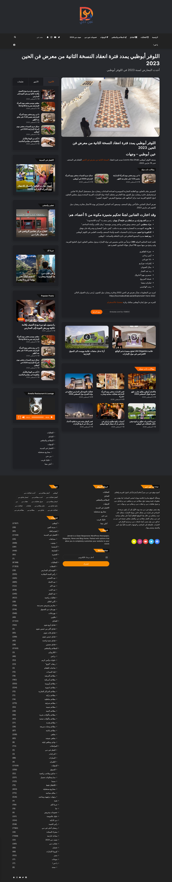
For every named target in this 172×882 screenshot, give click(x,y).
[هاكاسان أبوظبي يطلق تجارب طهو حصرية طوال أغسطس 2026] (142, 381)
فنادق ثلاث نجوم (50, 633)
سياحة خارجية (52, 836)
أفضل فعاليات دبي (52, 497)
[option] (35, 178)
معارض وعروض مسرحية (46, 605)
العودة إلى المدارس (48, 570)
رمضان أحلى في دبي (49, 828)
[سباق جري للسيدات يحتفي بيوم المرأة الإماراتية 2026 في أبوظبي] (102, 178)
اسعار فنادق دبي (23, 497)
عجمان (55, 848)
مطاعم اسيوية (50, 687)
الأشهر (36, 81)
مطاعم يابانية (51, 730)
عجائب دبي (53, 844)
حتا (56, 809)
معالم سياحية (51, 793)
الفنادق (132, 37)
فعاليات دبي (19, 506)
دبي (17, 501)
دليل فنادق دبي (53, 506)
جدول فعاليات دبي (37, 501)
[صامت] (23, 417)
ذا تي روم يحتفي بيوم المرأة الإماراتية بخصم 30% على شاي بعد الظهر (28, 117)
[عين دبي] (86, 16)
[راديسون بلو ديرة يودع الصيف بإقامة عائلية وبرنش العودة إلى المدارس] (48, 94)
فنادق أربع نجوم (50, 625)
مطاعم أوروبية (50, 683)
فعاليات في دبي (53, 510)
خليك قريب (45, 460)
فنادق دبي (41, 510)
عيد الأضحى (51, 578)
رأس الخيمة (53, 824)
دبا (55, 558)
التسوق (53, 769)
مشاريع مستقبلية (44, 452)
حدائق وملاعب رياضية (47, 773)
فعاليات (28, 506)
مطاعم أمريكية (50, 680)
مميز (55, 855)
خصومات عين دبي (90, 37)
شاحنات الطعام (50, 668)
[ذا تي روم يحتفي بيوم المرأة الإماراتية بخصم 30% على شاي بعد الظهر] (149, 178)
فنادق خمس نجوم (49, 637)
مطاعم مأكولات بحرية (47, 715)
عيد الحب (52, 590)
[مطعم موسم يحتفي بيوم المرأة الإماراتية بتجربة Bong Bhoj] (48, 106)
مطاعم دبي (30, 510)
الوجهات (103, 37)
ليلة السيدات (51, 672)
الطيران (53, 762)
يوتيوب (53, 543)
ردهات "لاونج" (50, 664)
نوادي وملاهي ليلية (49, 742)
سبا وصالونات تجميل (48, 777)
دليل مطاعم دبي (40, 506)
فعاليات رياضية (50, 597)
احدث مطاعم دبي (37, 497)
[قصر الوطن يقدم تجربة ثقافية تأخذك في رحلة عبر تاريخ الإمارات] (79, 411)
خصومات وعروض (50, 812)
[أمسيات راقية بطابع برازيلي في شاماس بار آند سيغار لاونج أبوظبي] (110, 411)
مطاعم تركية (51, 695)
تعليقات (20, 81)
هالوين (53, 617)
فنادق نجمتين (51, 644)
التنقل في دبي (50, 750)
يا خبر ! (155, 45)
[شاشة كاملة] (19, 417)
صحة (54, 867)
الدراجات (52, 754)
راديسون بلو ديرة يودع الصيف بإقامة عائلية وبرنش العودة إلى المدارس (28, 93)
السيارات (52, 758)
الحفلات (53, 566)
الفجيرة (54, 555)
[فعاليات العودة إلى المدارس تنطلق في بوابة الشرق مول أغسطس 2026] (79, 381)
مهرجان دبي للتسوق (48, 609)
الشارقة (54, 551)
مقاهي (53, 734)
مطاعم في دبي (19, 510)
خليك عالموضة (52, 816)
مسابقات (52, 539)
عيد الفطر (52, 594)
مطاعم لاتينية (51, 711)
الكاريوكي (52, 652)
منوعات (54, 859)
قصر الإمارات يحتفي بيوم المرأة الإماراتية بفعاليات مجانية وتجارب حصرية (112, 394)
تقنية (55, 801)
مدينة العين (51, 527)
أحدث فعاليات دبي (29, 493)
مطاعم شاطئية (50, 699)
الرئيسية (155, 37)
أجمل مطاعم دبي (44, 493)
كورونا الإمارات (51, 851)
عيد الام (53, 586)
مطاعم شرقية (50, 703)
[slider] (38, 417)
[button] (36, 409)
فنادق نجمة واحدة (49, 640)
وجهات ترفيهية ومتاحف (47, 797)
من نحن (49, 456)
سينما (53, 781)
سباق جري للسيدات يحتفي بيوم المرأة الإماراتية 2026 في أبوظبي (28, 129)
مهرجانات (52, 613)
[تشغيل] (51, 417)
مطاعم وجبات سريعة (48, 726)
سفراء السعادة (52, 832)
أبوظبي (55, 493)
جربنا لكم (54, 805)
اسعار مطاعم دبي (52, 501)
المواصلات (53, 746)
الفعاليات (144, 37)
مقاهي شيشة (51, 738)
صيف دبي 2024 (75, 37)
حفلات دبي (24, 501)
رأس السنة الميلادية (48, 574)
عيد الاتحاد (52, 582)
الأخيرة (51, 81)
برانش (53, 656)
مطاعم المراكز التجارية (47, 691)
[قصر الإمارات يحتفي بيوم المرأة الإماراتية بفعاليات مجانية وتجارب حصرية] (110, 381)
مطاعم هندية (51, 723)
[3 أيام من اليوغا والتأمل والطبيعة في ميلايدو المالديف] (48, 142)
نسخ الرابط (96, 312)
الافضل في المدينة (47, 448)
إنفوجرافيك (53, 531)
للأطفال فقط (51, 785)
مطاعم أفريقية (50, 676)
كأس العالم (51, 601)
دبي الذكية (53, 820)
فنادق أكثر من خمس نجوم (46, 629)
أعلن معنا (48, 464)
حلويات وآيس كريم (49, 660)
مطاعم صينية (51, 707)
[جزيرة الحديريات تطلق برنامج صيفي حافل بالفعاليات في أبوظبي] (142, 411)
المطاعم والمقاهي (118, 37)
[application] (35, 409)
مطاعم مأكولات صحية (47, 719)
